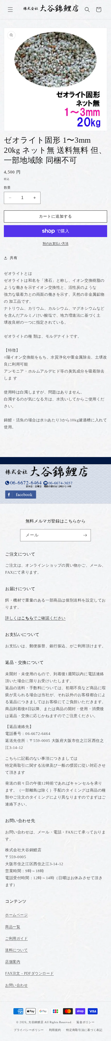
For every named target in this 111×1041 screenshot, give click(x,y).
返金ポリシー (85, 1022)
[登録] (85, 535)
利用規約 (55, 1029)
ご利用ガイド (16, 938)
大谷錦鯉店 (36, 1022)
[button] (10, 9)
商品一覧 (12, 927)
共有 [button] (13, 258)
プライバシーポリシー (29, 1029)
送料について (16, 950)
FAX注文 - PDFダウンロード (29, 973)
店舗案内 (12, 962)
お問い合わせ (16, 985)
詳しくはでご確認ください (35, 618)
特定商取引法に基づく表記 (84, 1029)
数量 (7, 187)
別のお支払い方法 (55, 243)
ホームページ (16, 915)
